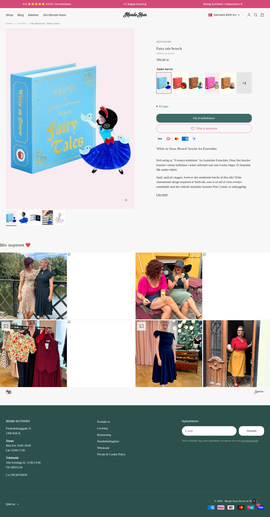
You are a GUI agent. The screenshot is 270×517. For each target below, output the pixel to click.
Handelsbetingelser (108, 441)
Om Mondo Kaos (54, 15)
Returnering (104, 434)
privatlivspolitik (250, 440)
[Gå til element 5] (59, 217)
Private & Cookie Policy (111, 454)
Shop (9, 15)
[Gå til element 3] (35, 217)
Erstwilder (163, 42)
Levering (102, 428)
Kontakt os (103, 421)
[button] (204, 128)
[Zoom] (126, 200)
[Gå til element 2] (23, 217)
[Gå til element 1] (11, 217)
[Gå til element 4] (47, 217)
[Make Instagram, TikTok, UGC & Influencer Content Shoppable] (259, 392)
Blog (21, 15)
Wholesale (103, 447)
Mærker (33, 15)
